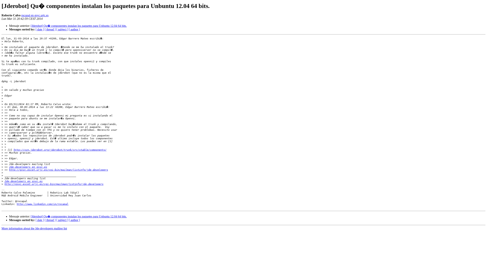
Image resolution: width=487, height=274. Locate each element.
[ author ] (74, 29)
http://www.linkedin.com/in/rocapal (42, 204)
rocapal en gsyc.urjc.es (35, 15)
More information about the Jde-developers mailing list (34, 228)
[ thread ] (50, 29)
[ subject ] (62, 29)
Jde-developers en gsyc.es (28, 167)
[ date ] (40, 29)
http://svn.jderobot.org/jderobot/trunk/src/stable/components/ (60, 149)
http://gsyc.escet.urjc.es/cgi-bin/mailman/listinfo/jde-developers (58, 169)
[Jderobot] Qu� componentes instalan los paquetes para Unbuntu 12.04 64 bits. (79, 25)
